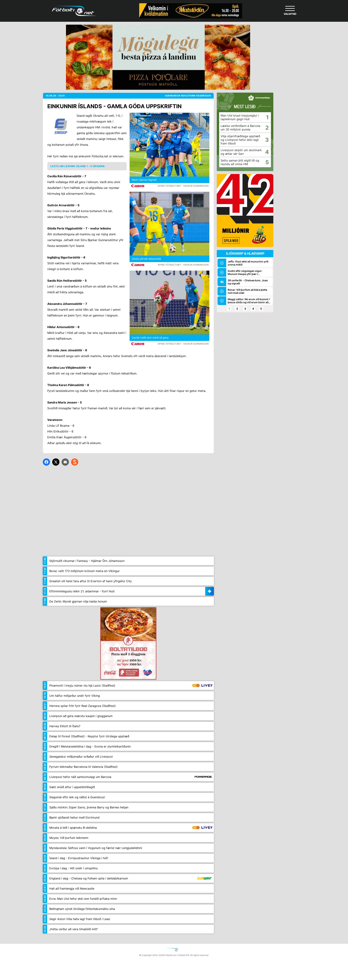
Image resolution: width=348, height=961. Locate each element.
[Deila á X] (55, 462)
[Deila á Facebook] (46, 462)
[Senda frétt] (65, 462)
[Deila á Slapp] (74, 462)
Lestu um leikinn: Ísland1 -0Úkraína (77, 166)
